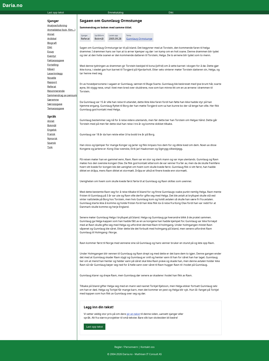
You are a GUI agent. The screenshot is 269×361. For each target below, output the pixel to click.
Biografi (52, 43)
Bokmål (51, 125)
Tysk (50, 147)
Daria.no (12, 5)
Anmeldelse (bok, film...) (61, 29)
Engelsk (52, 129)
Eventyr (51, 56)
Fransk (51, 134)
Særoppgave (54, 104)
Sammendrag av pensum (62, 95)
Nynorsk (52, 138)
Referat (51, 86)
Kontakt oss (148, 347)
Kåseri (51, 69)
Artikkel (51, 38)
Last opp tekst (55, 12)
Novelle (51, 78)
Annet (50, 34)
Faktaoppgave (55, 60)
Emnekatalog (115, 12)
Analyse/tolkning (57, 25)
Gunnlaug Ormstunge (139, 38)
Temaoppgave (55, 108)
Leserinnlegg (55, 73)
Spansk (51, 143)
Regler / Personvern (126, 347)
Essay (50, 51)
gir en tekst (133, 314)
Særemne (53, 99)
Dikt (171, 12)
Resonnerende (56, 91)
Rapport (52, 82)
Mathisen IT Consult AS (148, 354)
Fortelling (53, 64)
